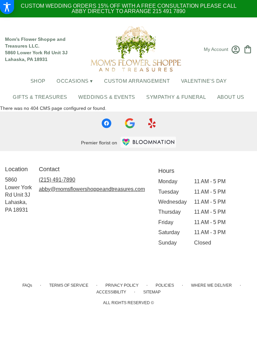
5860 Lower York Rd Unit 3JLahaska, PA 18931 (18, 195)
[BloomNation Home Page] (148, 142)
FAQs (27, 285)
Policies (165, 285)
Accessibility (111, 292)
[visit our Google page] (130, 123)
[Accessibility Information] (7, 7)
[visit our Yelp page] (152, 123)
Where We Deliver (211, 285)
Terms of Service (68, 285)
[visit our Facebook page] (106, 123)
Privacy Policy (122, 285)
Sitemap (152, 292)
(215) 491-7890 (57, 180)
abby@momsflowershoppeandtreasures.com (92, 189)
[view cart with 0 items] (248, 49)
